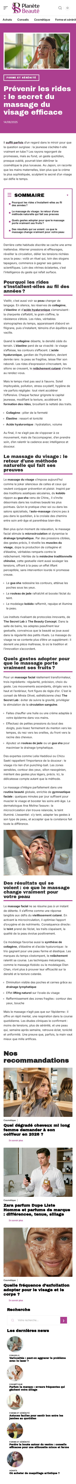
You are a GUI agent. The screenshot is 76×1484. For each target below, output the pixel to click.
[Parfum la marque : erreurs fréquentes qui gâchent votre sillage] (15, 1373)
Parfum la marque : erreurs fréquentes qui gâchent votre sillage (37, 1388)
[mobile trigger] (7, 8)
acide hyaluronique (37, 310)
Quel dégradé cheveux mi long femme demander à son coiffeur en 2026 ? (37, 1129)
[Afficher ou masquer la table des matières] (56, 195)
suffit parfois (14, 142)
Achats (13, 1470)
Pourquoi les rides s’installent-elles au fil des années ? (37, 204)
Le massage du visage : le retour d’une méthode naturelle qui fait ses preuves (35, 213)
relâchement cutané (47, 368)
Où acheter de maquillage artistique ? (34, 1473)
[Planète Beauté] (25, 8)
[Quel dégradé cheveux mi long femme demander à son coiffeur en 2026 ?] (38, 1092)
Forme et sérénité (21, 77)
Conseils (14, 1355)
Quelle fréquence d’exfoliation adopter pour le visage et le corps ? (36, 1289)
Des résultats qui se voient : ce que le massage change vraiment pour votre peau (38, 230)
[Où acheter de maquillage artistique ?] (15, 1459)
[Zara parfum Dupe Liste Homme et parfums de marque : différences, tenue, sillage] (38, 1172)
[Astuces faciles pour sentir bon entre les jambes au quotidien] (15, 1402)
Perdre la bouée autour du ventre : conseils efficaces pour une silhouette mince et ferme (39, 1446)
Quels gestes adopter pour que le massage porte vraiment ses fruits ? (38, 222)
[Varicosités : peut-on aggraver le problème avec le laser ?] (15, 1344)
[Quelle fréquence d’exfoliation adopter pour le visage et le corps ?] (38, 1252)
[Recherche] (60, 8)
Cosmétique (10, 1120)
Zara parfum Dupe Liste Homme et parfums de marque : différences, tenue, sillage (37, 1209)
